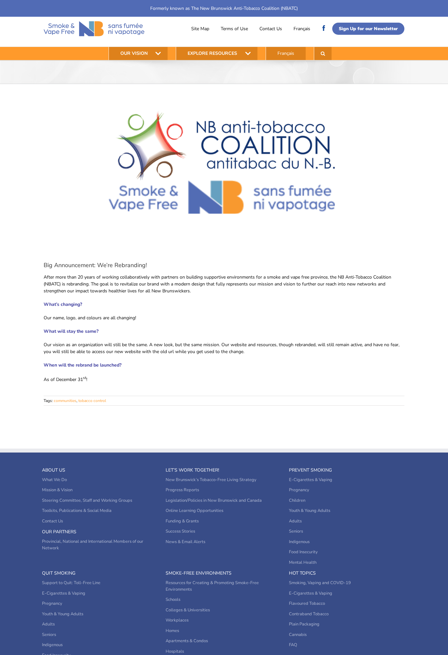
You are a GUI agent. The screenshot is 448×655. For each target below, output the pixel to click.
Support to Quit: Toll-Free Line (71, 583)
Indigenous (299, 542)
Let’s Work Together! (192, 470)
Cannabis (298, 635)
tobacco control (92, 400)
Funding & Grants (182, 521)
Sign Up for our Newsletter (368, 29)
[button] (323, 53)
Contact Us (270, 29)
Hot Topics (302, 573)
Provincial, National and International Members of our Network (92, 545)
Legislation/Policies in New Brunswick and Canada (214, 500)
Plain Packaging (304, 624)
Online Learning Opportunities (194, 511)
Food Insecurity (303, 552)
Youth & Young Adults (309, 511)
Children (297, 500)
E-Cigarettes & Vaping (310, 480)
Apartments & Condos (187, 641)
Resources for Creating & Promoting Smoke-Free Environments (212, 586)
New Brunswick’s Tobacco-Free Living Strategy (211, 480)
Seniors (296, 531)
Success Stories (180, 531)
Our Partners (59, 532)
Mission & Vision (57, 490)
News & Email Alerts (185, 542)
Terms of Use (234, 29)
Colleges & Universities (188, 610)
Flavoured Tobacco (307, 603)
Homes (172, 631)
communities (65, 400)
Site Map (200, 29)
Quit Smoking (58, 573)
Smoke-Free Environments (199, 573)
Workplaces (177, 620)
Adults (295, 521)
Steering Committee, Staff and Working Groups (87, 500)
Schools (173, 599)
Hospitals (175, 651)
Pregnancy (299, 490)
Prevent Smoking (310, 470)
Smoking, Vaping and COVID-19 (320, 583)
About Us (53, 470)
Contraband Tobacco (309, 614)
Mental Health (302, 562)
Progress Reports (182, 490)
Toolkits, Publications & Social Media (77, 511)
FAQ (293, 645)
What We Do (54, 480)
